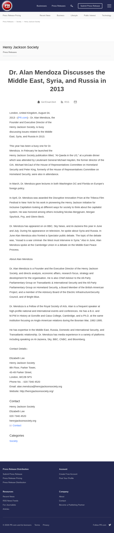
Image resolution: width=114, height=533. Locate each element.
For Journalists (9, 505)
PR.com (22, 117)
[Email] (75, 102)
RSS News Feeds (10, 501)
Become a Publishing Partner (72, 505)
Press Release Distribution (14, 482)
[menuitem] (71, 6)
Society (18, 21)
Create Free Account (68, 474)
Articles (6, 509)
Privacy (46, 525)
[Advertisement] (57, 32)
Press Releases (8, 21)
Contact (17, 425)
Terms (37, 525)
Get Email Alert (48, 102)
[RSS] (62, 102)
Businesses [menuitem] (42, 6)
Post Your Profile (66, 478)
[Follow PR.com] (108, 524)
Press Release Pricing (12, 478)
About (61, 496)
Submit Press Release (90, 6)
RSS (67, 102)
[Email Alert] (39, 102)
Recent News (8, 496)
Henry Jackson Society (32, 21)
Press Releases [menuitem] (58, 6)
